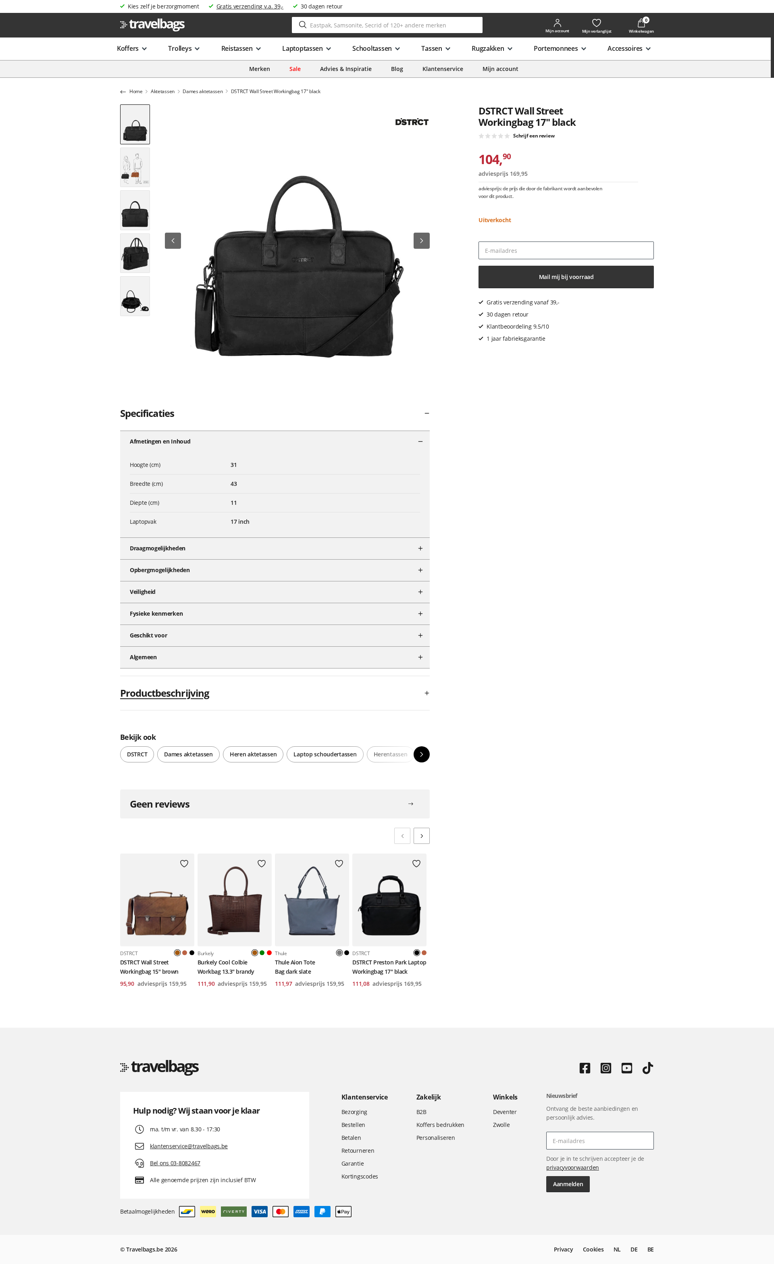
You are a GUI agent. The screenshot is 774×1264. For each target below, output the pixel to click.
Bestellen (353, 1125)
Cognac (184, 952)
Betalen (351, 1137)
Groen (262, 952)
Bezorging (354, 1112)
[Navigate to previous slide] (402, 836)
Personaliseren (435, 1137)
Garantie (352, 1163)
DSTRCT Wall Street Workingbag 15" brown (149, 966)
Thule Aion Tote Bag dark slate (295, 966)
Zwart (191, 952)
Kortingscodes (359, 1176)
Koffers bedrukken (440, 1125)
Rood (269, 952)
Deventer (505, 1112)
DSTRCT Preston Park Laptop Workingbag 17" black (389, 966)
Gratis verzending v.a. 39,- (249, 6)
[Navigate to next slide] (422, 836)
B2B (421, 1112)
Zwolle (501, 1125)
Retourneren (358, 1150)
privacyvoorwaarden (572, 1167)
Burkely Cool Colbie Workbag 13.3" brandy (226, 966)
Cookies (593, 1249)
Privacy (563, 1249)
